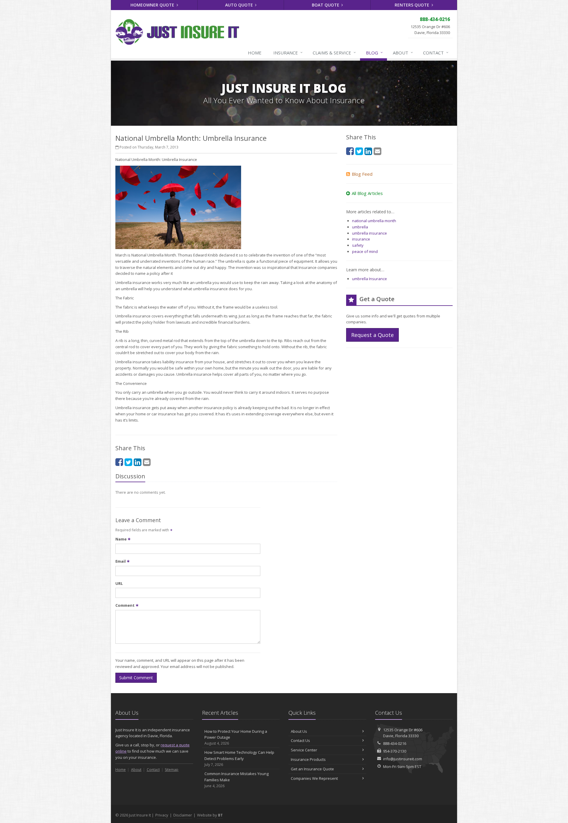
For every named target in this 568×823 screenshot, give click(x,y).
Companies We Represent (314, 778)
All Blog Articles (367, 193)
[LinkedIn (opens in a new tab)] (137, 462)
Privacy (161, 815)
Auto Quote (239, 5)
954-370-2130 (394, 751)
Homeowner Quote (152, 5)
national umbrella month (374, 220)
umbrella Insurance (369, 278)
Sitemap (171, 769)
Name (123, 539)
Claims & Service (334, 52)
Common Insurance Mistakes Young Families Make (236, 779)
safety (358, 245)
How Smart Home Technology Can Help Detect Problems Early (239, 758)
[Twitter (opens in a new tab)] (128, 462)
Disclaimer (182, 815)
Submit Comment (136, 677)
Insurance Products (308, 759)
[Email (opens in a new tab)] (147, 462)
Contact (435, 52)
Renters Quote (412, 5)
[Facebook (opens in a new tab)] (119, 462)
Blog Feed (362, 174)
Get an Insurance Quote (312, 769)
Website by (210, 815)
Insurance (288, 52)
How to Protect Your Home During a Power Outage (235, 737)
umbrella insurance (369, 233)
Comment (127, 605)
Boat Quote (326, 5)
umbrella (360, 227)
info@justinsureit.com (402, 758)
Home (255, 53)
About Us (299, 731)
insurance (361, 239)
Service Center (304, 750)
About (403, 52)
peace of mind (365, 251)
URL (119, 583)
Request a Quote (372, 334)
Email (122, 561)
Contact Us (300, 740)
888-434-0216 (394, 743)
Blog (374, 52)
